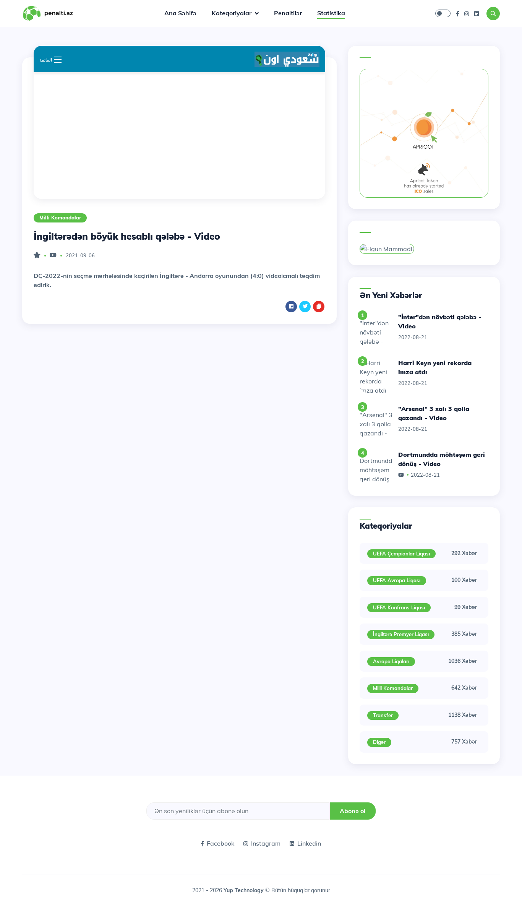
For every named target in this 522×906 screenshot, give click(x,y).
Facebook (220, 843)
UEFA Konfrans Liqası (399, 607)
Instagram (265, 843)
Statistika (331, 13)
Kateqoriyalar (232, 13)
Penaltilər (288, 13)
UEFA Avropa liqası (396, 580)
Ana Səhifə (180, 13)
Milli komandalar (60, 217)
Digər (379, 742)
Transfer (383, 715)
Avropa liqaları (391, 661)
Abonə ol (352, 811)
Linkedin (309, 843)
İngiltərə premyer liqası (401, 634)
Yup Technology (244, 890)
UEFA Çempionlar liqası (401, 553)
